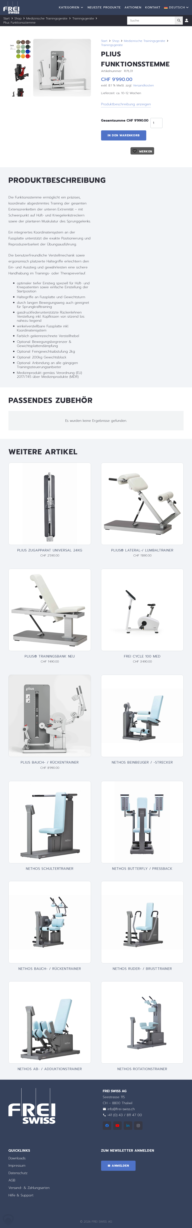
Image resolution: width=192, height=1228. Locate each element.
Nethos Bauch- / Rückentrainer (49, 968)
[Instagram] (138, 1125)
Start (6, 18)
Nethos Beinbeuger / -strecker (142, 762)
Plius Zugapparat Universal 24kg (49, 550)
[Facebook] (107, 1125)
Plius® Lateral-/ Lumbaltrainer (142, 550)
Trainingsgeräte (83, 18)
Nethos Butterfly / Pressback (142, 868)
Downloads (17, 1158)
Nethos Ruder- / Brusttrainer (142, 968)
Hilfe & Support (20, 1195)
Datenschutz (18, 1173)
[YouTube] (117, 1125)
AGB (11, 1180)
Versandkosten (143, 85)
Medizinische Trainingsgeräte (47, 18)
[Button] (186, 20)
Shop (18, 18)
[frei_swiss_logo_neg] (11, 7)
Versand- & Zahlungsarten (29, 1187)
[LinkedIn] (128, 1125)
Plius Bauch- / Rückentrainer (50, 762)
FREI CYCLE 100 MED (142, 656)
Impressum (16, 1165)
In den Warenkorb (124, 135)
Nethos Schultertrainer (50, 868)
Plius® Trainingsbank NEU (50, 656)
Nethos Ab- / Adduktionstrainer (50, 1069)
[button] (176, 7)
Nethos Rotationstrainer (142, 1069)
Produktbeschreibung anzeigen (126, 104)
